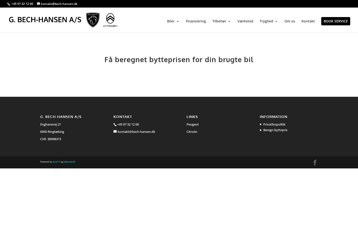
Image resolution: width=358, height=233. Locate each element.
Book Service (336, 21)
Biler (171, 21)
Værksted (245, 21)
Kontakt (308, 21)
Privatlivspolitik (274, 124)
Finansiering (196, 21)
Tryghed (266, 21)
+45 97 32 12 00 (22, 4)
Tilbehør (219, 21)
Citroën (192, 131)
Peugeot (193, 124)
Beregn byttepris (275, 130)
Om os (289, 21)
